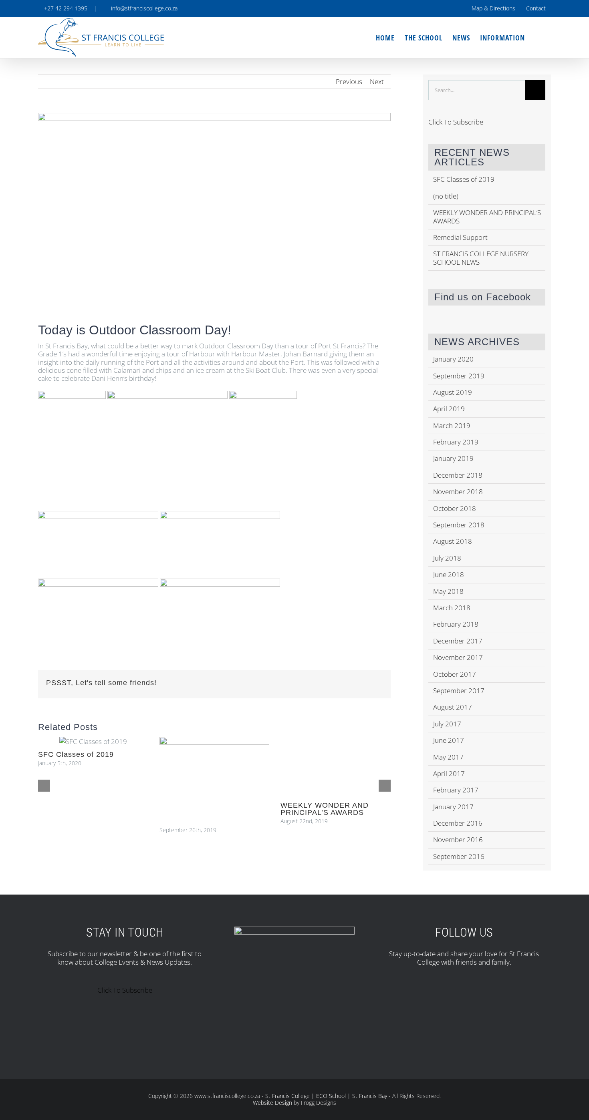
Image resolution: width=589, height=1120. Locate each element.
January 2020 (453, 359)
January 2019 (453, 458)
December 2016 (457, 823)
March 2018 (451, 607)
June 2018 (448, 574)
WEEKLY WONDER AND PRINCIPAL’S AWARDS (324, 808)
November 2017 (458, 657)
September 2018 (458, 524)
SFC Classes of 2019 (76, 754)
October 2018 (454, 508)
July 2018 (447, 558)
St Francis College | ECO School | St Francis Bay (326, 1096)
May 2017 (448, 757)
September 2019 (458, 375)
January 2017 (453, 806)
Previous (349, 81)
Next (377, 81)
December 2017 (457, 640)
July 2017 (447, 723)
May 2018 (448, 591)
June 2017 (448, 740)
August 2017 (452, 707)
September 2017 (458, 690)
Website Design (272, 1102)
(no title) (445, 196)
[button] (538, 37)
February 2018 (455, 624)
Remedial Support (460, 237)
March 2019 (451, 425)
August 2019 (452, 392)
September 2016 (458, 856)
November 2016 (458, 839)
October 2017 (454, 674)
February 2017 (455, 789)
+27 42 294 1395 (64, 8)
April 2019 (449, 408)
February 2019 (455, 441)
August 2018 (452, 541)
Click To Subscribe (455, 122)
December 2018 (457, 475)
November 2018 (458, 491)
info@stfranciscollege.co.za (143, 8)
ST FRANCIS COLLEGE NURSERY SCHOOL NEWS (480, 257)
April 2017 (449, 773)
